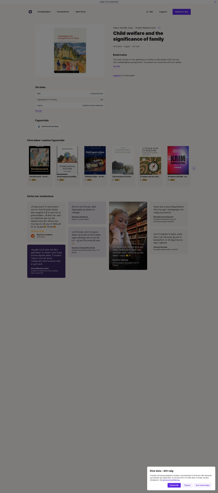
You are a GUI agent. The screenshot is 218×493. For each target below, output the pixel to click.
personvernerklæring (171, 480)
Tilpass (187, 485)
